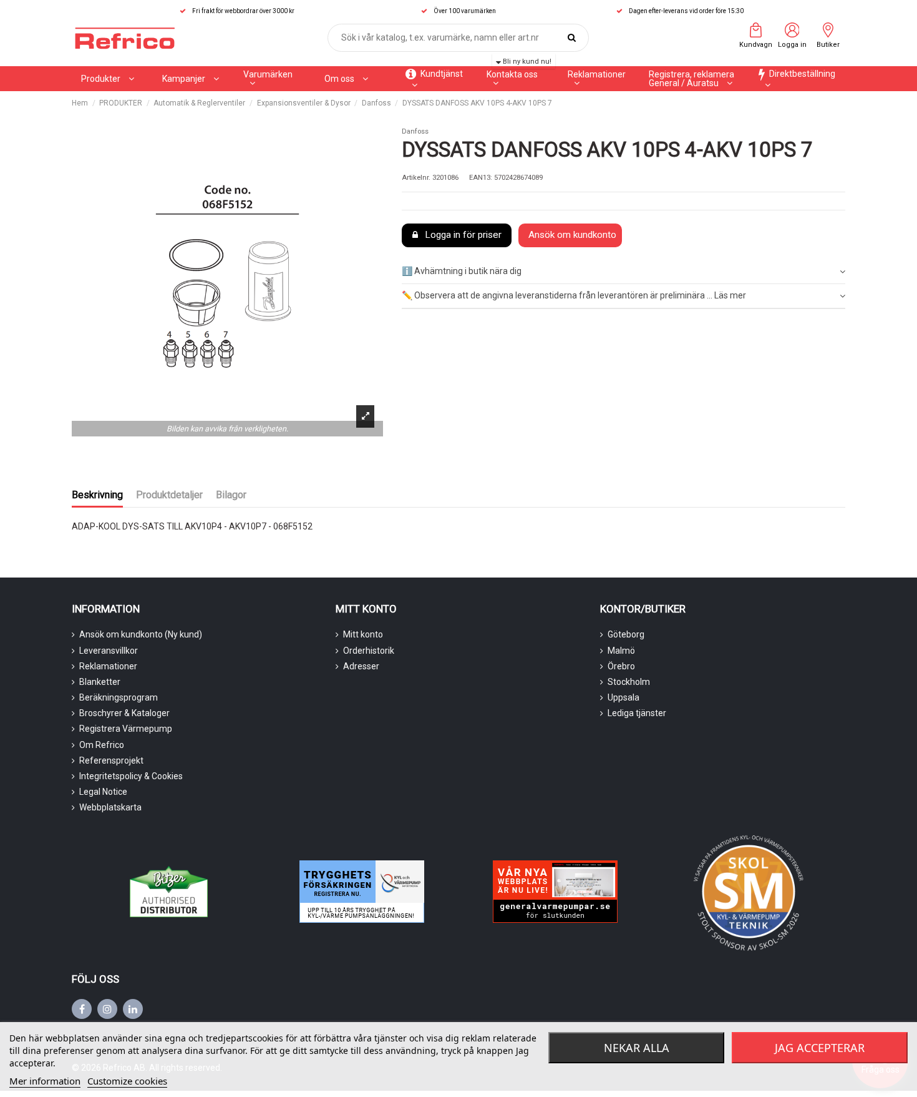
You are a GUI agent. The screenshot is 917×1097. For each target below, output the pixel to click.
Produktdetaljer (169, 495)
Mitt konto (363, 634)
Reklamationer (108, 666)
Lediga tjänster (637, 713)
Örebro (621, 666)
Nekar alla (636, 1047)
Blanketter (99, 682)
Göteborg (626, 634)
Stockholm (629, 682)
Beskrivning (97, 495)
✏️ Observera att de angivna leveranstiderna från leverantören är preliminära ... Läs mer (574, 295)
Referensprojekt (111, 760)
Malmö (621, 651)
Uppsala (623, 697)
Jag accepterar (820, 1047)
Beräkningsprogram (118, 697)
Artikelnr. (416, 178)
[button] (190, 78)
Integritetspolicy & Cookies (131, 776)
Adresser (361, 666)
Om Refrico (101, 745)
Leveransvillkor (108, 651)
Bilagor (231, 495)
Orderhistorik (368, 651)
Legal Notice (103, 792)
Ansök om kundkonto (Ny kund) (140, 634)
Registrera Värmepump (125, 729)
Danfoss (415, 131)
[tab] (623, 272)
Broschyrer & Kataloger (124, 713)
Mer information (44, 1081)
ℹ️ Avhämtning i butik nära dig (462, 271)
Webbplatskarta (110, 807)
